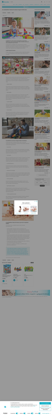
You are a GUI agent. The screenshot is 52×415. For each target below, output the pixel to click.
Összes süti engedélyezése (45, 403)
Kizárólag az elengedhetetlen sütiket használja (45, 409)
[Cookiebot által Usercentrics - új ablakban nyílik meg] (5, 413)
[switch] (25, 413)
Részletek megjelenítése (45, 413)
